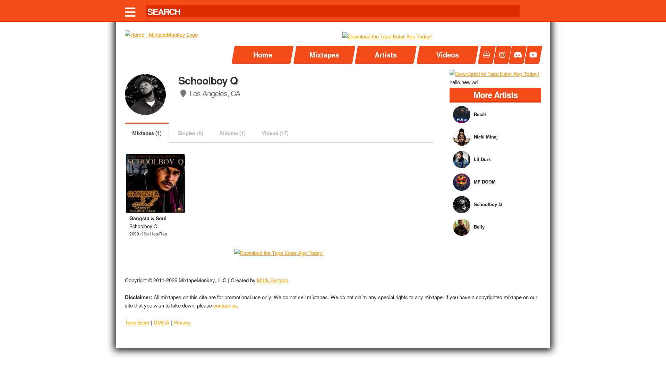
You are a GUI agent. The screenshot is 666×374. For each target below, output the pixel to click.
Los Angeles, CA (214, 93)
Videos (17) (275, 133)
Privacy (182, 322)
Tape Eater (137, 322)
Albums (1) (232, 133)
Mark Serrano (272, 280)
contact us (225, 305)
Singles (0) (190, 133)
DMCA (161, 322)
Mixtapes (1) (147, 133)
